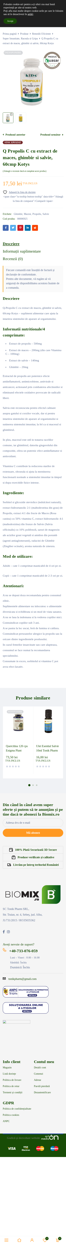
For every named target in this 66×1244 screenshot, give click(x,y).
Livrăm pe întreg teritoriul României (36, 864)
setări (30, 14)
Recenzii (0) (13, 258)
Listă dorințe (9, 1074)
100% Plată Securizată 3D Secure (36, 849)
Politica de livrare (12, 1080)
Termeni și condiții (12, 1092)
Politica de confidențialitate (17, 1109)
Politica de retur (11, 1086)
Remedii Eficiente (41, 33)
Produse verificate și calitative (36, 857)
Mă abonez (33, 832)
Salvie (46, 214)
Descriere (11, 243)
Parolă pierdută (42, 1086)
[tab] (11, 243)
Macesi (27, 214)
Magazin (7, 1067)
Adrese (37, 1080)
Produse (24, 33)
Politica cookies (11, 1115)
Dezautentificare (42, 1092)
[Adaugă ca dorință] (19, 192)
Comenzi (38, 1074)
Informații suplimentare (22, 251)
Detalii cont (40, 1067)
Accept (10, 21)
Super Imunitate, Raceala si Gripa (20, 38)
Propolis (36, 214)
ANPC (6, 1121)
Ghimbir (18, 214)
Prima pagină (9, 33)
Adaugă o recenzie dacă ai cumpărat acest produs (24, 171)
